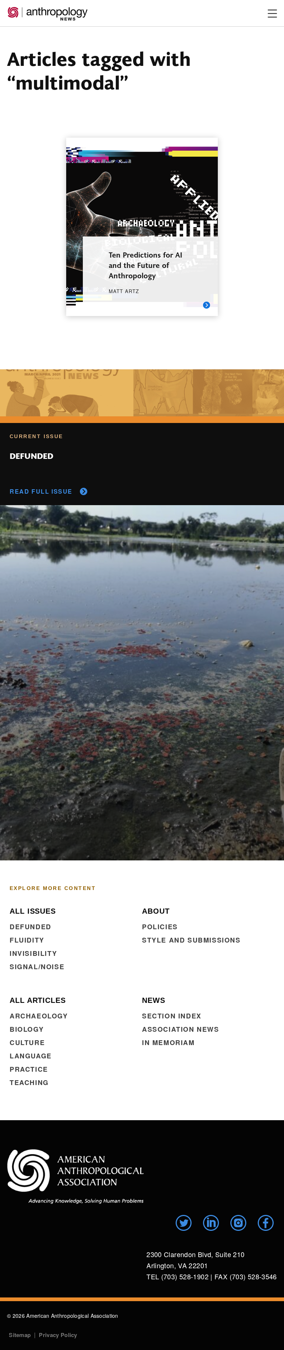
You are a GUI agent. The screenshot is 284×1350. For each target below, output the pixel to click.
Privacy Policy (58, 1335)
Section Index (172, 1016)
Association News (180, 1029)
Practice (29, 1069)
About (156, 911)
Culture (27, 1042)
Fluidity (27, 940)
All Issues (33, 911)
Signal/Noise (37, 966)
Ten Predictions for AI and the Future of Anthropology (145, 264)
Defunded (30, 926)
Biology (27, 1029)
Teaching (29, 1082)
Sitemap (20, 1335)
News (153, 1000)
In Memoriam (168, 1042)
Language (31, 1056)
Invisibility (33, 953)
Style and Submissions (191, 940)
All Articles (38, 1000)
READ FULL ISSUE (41, 491)
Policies (160, 926)
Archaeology (39, 1016)
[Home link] (75, 1176)
